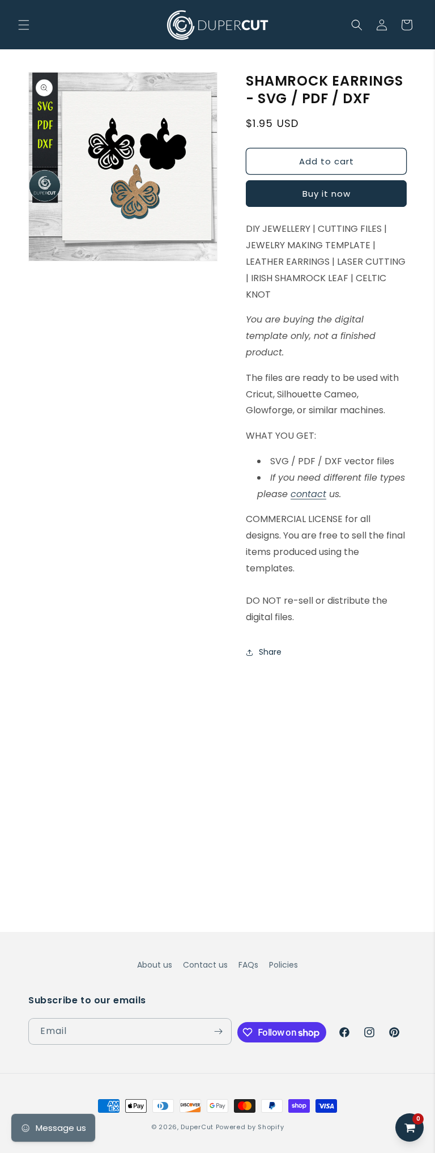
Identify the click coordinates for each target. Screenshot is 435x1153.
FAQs (248, 964)
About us (154, 964)
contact (308, 494)
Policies (283, 964)
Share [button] (270, 652)
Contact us (205, 964)
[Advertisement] (217, 752)
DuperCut (197, 1126)
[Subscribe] (218, 1031)
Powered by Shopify (250, 1126)
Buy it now (326, 194)
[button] (23, 24)
